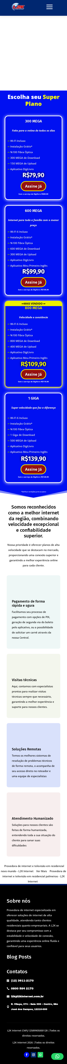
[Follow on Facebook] (26, 1054)
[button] (57, 1056)
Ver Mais (41, 871)
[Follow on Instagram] (33, 1054)
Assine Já (33, 186)
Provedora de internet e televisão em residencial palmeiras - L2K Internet (34, 876)
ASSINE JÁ (33, 83)
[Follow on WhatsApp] (40, 1054)
